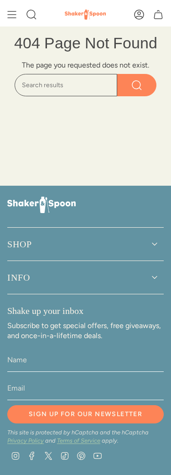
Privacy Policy (25, 440)
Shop (19, 244)
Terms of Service (78, 440)
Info (18, 277)
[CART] (158, 14)
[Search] (136, 85)
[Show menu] (12, 14)
